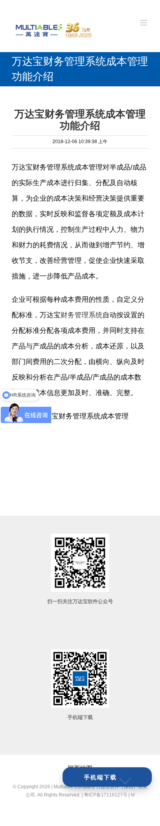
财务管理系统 (82, 315)
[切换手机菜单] (144, 23)
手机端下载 (100, 777)
